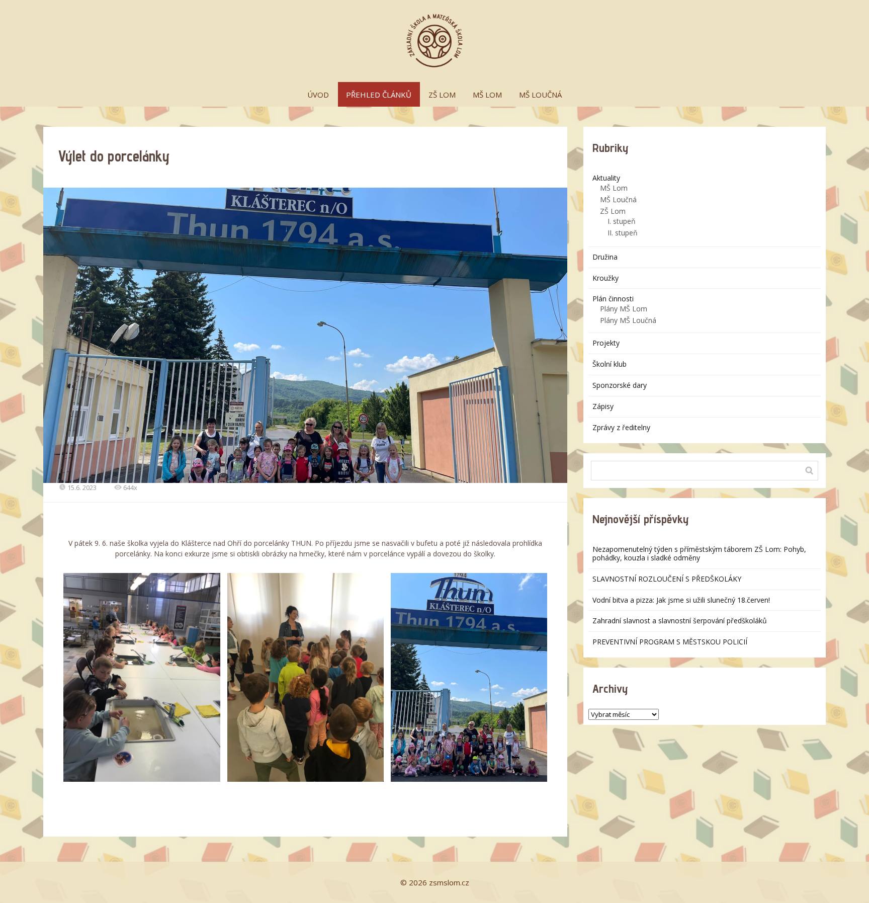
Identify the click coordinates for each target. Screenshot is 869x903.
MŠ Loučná (618, 199)
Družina (605, 257)
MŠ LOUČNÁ (540, 95)
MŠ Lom (614, 188)
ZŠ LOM (442, 95)
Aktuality (606, 178)
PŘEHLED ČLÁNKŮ (378, 95)
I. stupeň (621, 221)
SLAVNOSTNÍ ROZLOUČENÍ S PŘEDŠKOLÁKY (666, 579)
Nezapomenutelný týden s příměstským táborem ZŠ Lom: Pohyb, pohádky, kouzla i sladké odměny (699, 553)
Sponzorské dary (619, 385)
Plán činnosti (613, 298)
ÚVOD (318, 95)
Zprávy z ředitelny (621, 427)
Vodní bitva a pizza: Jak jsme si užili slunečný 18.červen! (681, 600)
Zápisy (603, 406)
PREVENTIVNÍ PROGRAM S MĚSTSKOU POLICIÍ (669, 641)
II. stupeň (622, 232)
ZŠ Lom (613, 211)
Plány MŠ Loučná (628, 320)
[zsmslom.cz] (434, 41)
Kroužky (605, 278)
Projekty (606, 343)
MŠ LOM (487, 95)
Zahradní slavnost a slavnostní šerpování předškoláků (679, 620)
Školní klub (609, 364)
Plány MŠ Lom (623, 308)
